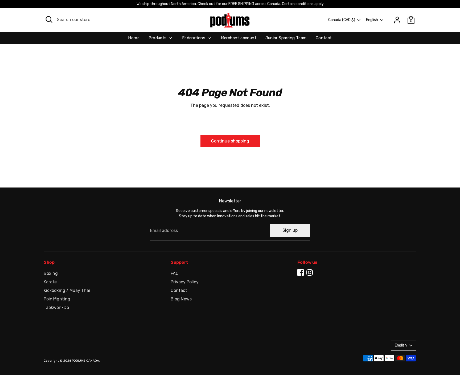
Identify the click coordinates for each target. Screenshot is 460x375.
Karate (50, 281)
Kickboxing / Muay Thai (67, 290)
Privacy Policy (185, 281)
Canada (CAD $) (341, 20)
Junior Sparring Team (285, 37)
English (372, 20)
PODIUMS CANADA (85, 360)
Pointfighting (57, 298)
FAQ (175, 273)
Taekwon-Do (56, 307)
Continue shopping (230, 141)
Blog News (181, 298)
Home (133, 37)
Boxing (51, 273)
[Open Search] (49, 19)
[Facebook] (300, 272)
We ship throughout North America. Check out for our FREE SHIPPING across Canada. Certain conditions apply (230, 4)
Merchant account (238, 37)
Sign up (290, 230)
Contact (324, 37)
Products (158, 37)
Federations (194, 37)
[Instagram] (309, 272)
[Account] (397, 20)
